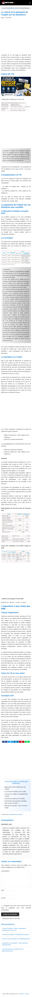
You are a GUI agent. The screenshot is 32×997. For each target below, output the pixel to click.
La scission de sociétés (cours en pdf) (15, 791)
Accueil (4, 8)
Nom (3, 890)
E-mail (3, 898)
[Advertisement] (16, 37)
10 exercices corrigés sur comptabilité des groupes (15, 934)
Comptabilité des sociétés (12, 8)
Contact (27, 993)
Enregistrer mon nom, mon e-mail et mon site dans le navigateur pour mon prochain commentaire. (16, 908)
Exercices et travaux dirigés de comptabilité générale (16, 938)
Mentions (21, 993)
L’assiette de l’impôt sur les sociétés (15, 798)
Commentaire (5, 871)
